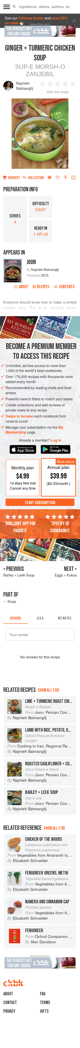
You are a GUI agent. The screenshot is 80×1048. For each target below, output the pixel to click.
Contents (67, 287)
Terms (45, 1002)
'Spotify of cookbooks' (60, 527)
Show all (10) (48, 690)
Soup (12, 601)
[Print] (50, 177)
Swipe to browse (19, 416)
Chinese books (31, 18)
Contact (10, 1002)
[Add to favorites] (58, 177)
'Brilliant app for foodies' (20, 527)
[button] (14, 6)
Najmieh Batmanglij (24, 86)
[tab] (15, 618)
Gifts (44, 1011)
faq (42, 994)
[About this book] (12, 261)
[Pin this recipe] (66, 177)
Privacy (9, 1011)
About (24, 287)
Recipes (43, 287)
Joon (31, 262)
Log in (56, 440)
